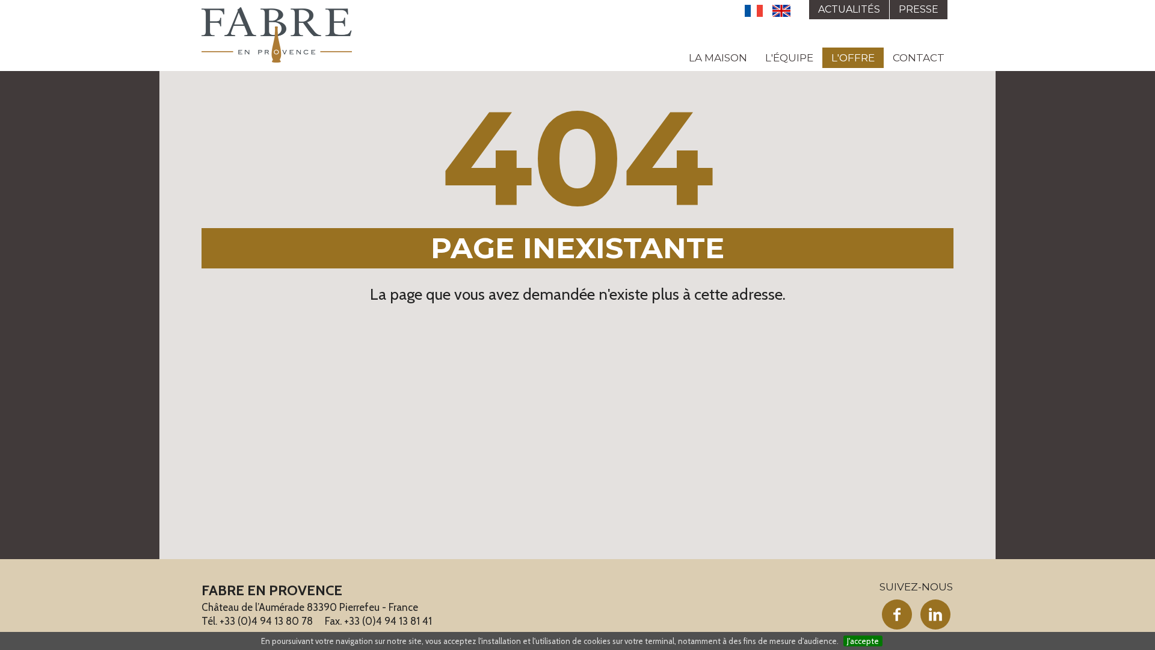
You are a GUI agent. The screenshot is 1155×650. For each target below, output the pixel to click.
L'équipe (789, 58)
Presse (918, 9)
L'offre (853, 58)
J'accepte (863, 641)
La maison (718, 58)
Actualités (849, 9)
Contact (918, 58)
